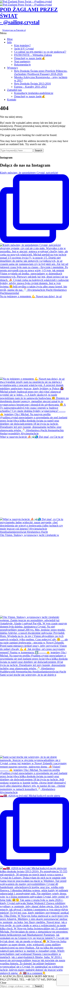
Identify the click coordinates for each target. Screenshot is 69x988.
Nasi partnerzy (22, 61)
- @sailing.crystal (19, 22)
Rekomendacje (22, 64)
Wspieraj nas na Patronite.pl (14, 30)
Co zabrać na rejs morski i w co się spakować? (40, 51)
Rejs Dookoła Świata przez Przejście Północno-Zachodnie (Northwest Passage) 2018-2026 (40, 72)
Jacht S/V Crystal (24, 48)
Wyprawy (12, 67)
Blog (10, 39)
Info (9, 42)
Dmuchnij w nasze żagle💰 (29, 58)
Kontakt (11, 99)
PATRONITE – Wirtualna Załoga (33, 54)
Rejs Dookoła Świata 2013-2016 (32, 83)
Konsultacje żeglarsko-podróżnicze (33, 93)
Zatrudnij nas (14, 89)
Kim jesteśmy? (22, 45)
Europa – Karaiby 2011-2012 (30, 86)
